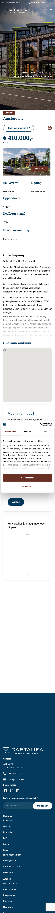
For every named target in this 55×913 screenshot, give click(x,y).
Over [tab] (45, 432)
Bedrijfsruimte (9, 889)
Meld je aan (42, 805)
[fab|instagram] (11, 790)
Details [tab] (27, 432)
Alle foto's (39, 168)
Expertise (7, 820)
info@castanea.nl (14, 2)
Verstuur (16, 502)
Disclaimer (8, 872)
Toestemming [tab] (9, 432)
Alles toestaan (27, 478)
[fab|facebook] (5, 790)
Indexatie (7, 832)
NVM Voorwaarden (12, 855)
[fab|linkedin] (17, 790)
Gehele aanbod (10, 883)
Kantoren (7, 901)
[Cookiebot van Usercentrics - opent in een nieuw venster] (40, 424)
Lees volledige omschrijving (17, 342)
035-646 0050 (38, 2)
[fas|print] (50, 128)
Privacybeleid (9, 860)
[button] (45, 10)
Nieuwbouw (8, 907)
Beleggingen (9, 895)
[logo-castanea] (14, 11)
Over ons (7, 826)
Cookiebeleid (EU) (11, 866)
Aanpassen (26, 486)
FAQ (5, 838)
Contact (7, 844)
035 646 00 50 (15, 773)
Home (25, 72)
